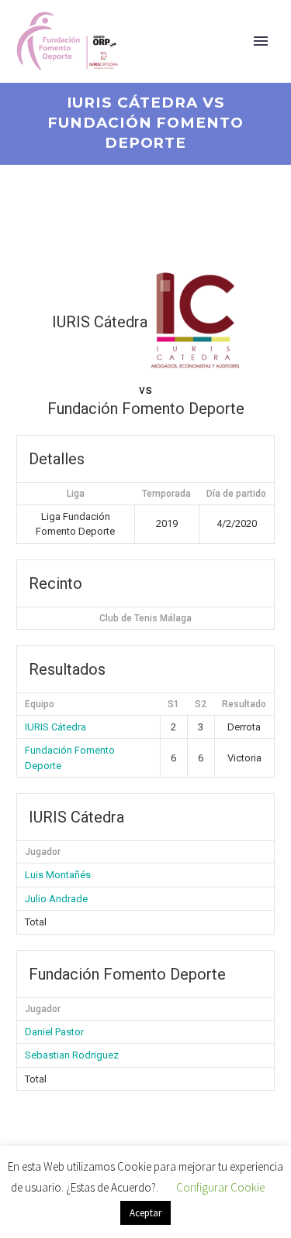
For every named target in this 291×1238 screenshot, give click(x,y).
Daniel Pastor (54, 1032)
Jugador (43, 851)
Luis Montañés (58, 875)
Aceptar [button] (145, 1212)
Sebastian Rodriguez (72, 1055)
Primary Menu (261, 41)
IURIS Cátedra (55, 727)
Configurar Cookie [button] (220, 1187)
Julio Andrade (56, 899)
